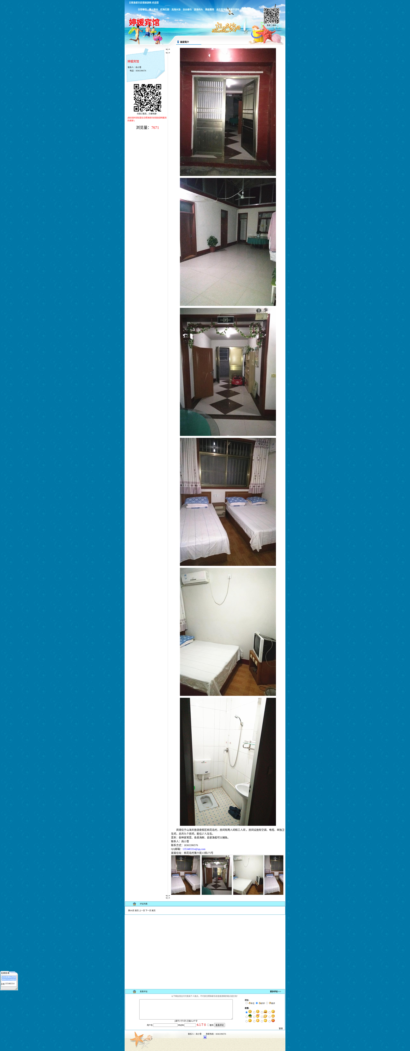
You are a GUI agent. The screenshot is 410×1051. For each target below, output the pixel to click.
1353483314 (9, 983)
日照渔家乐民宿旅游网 (140, 2)
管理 (281, 1028)
